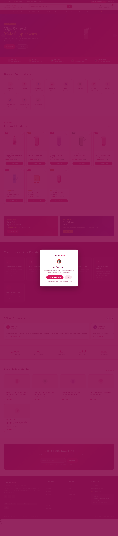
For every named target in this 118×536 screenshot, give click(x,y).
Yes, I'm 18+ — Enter (55, 277)
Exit (68, 277)
